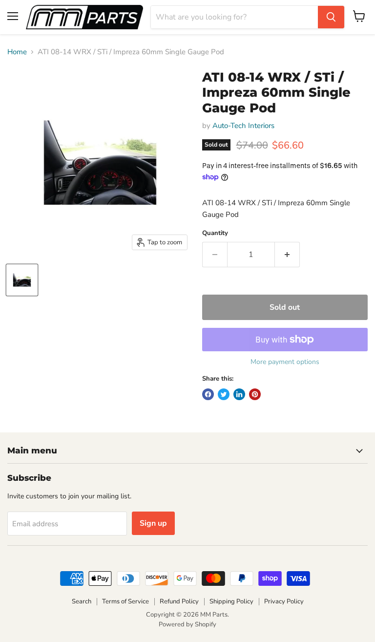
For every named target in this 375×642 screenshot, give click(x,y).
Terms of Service (125, 601)
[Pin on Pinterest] (255, 394)
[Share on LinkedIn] (239, 394)
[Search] (331, 17)
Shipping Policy (231, 601)
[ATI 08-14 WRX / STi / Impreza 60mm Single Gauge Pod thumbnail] (22, 280)
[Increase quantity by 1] (287, 254)
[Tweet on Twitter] (223, 394)
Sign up (153, 523)
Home (17, 52)
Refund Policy (179, 601)
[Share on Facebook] (208, 394)
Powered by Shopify (187, 624)
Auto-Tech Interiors (243, 125)
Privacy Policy (284, 601)
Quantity (215, 233)
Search (81, 601)
